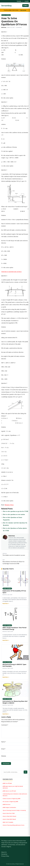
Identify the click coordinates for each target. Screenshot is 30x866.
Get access (23, 10)
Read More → (6, 603)
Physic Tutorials (6, 15)
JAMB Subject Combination (9, 807)
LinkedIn (26, 1)
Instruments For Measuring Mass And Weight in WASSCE (15, 702)
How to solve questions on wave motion (14, 514)
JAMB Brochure (6, 804)
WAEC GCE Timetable (8, 822)
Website (3, 756)
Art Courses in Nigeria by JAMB (10, 801)
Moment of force (9, 505)
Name (3, 742)
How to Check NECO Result (9, 816)
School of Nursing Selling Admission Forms (13, 825)
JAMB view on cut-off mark (9, 791)
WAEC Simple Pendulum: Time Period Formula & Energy (14, 628)
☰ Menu (25, 5)
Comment (4, 725)
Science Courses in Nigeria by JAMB (11, 798)
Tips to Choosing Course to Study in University (14, 810)
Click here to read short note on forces (11, 271)
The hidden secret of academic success (14, 554)
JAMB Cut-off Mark (7, 783)
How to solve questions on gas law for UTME (15, 511)
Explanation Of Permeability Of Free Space (14, 591)
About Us (4, 852)
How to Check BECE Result (9, 819)
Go (25, 772)
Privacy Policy (5, 856)
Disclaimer (4, 854)
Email (3, 749)
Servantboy (6, 5)
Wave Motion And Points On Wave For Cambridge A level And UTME (13, 561)
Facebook (19, 1)
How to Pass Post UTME (9, 813)
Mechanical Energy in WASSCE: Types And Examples (14, 665)
